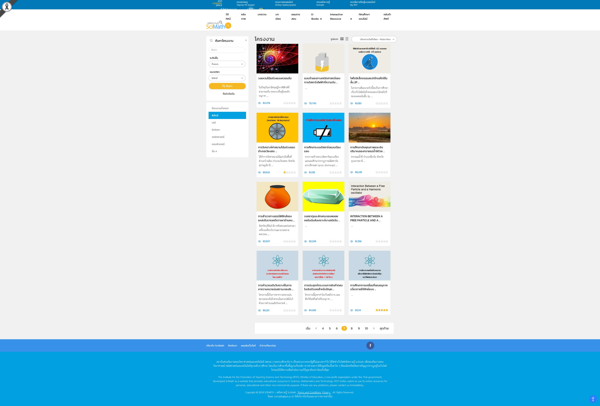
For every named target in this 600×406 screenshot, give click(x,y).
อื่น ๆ (214, 151)
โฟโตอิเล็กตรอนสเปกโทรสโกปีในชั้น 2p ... (368, 80)
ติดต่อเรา (232, 345)
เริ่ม (308, 328)
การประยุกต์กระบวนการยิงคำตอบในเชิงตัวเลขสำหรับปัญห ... (323, 287)
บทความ (262, 14)
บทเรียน (278, 16)
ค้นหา (229, 86)
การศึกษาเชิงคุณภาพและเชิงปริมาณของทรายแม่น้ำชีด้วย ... (367, 149)
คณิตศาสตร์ (218, 137)
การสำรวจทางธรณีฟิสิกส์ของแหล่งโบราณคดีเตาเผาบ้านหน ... (276, 218)
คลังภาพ (243, 16)
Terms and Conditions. (309, 392)
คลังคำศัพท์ (387, 16)
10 (366, 328)
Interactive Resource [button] (336, 16)
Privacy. (326, 392)
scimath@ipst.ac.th (284, 396)
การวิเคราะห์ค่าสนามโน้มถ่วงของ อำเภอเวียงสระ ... (276, 149)
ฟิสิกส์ (215, 115)
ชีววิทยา (216, 130)
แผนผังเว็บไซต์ (248, 345)
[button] (228, 25)
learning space (218, 3)
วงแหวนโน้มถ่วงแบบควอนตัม (275, 78)
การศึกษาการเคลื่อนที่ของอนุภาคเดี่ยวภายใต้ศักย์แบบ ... (369, 287)
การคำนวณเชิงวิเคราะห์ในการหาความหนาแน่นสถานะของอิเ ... (275, 287)
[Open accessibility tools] (593, 399)
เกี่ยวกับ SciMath (215, 345)
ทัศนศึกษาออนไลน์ (364, 16)
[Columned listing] (342, 39)
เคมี (214, 122)
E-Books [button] (315, 16)
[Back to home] (215, 25)
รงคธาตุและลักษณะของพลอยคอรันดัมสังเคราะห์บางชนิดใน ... (322, 218)
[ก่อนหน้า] (316, 328)
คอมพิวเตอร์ (218, 144)
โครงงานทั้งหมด (220, 108)
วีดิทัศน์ (228, 16)
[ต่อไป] (373, 328)
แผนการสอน (295, 16)
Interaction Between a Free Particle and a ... (366, 218)
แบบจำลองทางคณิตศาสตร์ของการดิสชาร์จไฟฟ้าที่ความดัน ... (322, 80)
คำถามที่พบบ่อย (268, 345)
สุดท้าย (384, 328)
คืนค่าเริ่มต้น (229, 93)
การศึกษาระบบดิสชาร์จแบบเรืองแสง (322, 149)
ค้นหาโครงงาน (224, 40)
